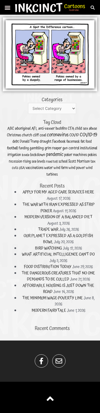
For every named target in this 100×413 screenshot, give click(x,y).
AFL (34, 129)
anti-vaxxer (46, 129)
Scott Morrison (79, 162)
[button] (7, 7)
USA (22, 168)
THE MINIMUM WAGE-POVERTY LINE (52, 298)
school (63, 162)
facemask (73, 142)
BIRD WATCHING (48, 248)
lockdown (37, 154)
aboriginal (23, 128)
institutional (88, 148)
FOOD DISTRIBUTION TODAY (47, 266)
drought (45, 141)
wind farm (61, 168)
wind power (77, 168)
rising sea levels (34, 162)
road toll (52, 162)
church (27, 135)
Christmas (14, 135)
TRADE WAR (48, 229)
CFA (71, 129)
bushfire (61, 129)
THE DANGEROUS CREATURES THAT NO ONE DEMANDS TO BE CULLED (58, 276)
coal (43, 135)
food (89, 142)
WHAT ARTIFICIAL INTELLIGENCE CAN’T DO (58, 254)
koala (25, 155)
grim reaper (53, 148)
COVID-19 (88, 135)
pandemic (54, 155)
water (48, 168)
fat (83, 141)
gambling (37, 148)
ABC (10, 129)
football (12, 148)
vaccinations (34, 168)
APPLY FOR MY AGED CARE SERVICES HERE (58, 192)
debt (15, 142)
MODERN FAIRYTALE (49, 310)
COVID (74, 135)
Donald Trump (29, 142)
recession (15, 162)
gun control (70, 148)
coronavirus (58, 135)
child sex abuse (86, 128)
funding (24, 148)
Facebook (59, 142)
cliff (36, 135)
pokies (92, 155)
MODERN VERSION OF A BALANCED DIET (58, 217)
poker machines (75, 155)
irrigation (14, 155)
